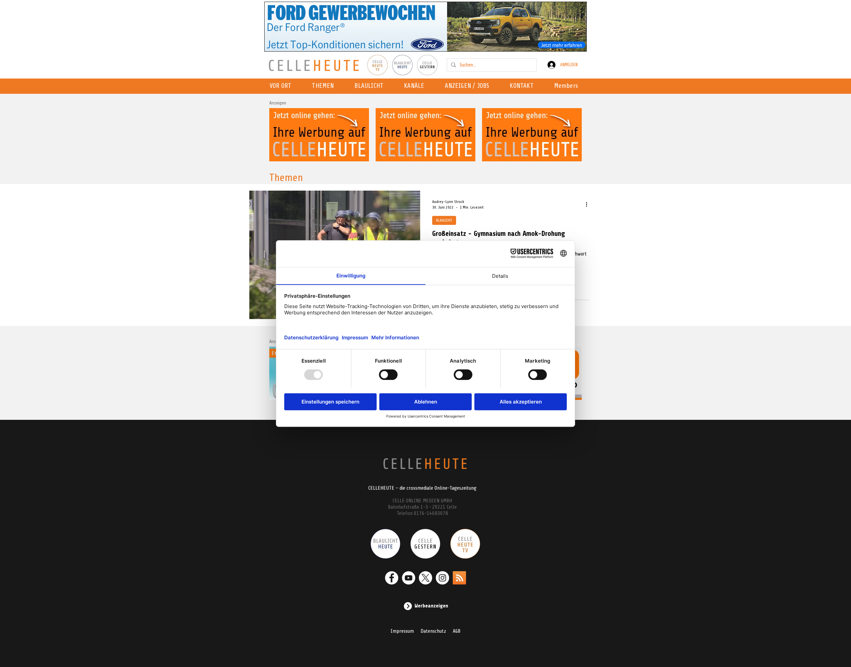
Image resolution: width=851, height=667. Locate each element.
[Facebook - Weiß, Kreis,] (391, 577)
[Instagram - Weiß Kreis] (442, 577)
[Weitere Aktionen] (589, 204)
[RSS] (459, 577)
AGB (456, 631)
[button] (416, 86)
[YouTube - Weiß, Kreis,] (408, 577)
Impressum (402, 631)
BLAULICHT (444, 220)
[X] (425, 577)
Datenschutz (433, 631)
